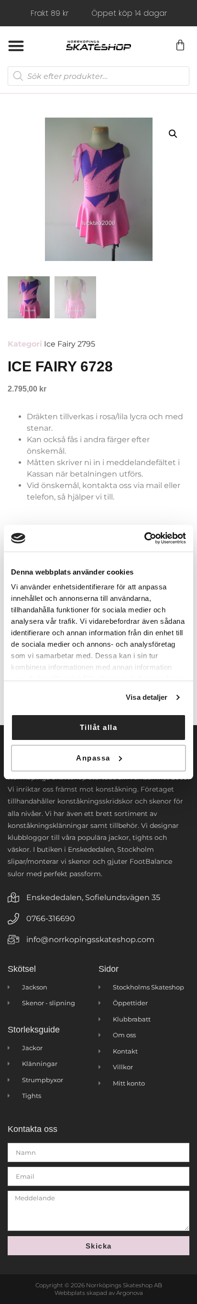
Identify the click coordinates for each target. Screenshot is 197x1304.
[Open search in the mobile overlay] (98, 76)
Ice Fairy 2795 (69, 343)
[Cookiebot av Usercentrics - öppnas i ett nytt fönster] (144, 538)
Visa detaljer (146, 697)
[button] (16, 45)
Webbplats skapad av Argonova (99, 1292)
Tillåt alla (99, 727)
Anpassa (93, 758)
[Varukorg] (180, 45)
